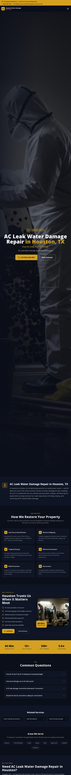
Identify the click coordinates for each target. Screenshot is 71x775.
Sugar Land (54, 743)
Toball (29, 743)
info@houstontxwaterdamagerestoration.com (28, 4)
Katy (45, 743)
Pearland (64, 743)
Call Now (9, 631)
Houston (6, 743)
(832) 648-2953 (7, 4)
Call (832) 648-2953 (28, 257)
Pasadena (35, 747)
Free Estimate (47, 257)
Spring (37, 743)
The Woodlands (18, 743)
